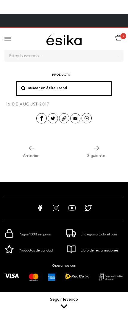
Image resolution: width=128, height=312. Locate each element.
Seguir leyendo (64, 299)
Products (61, 75)
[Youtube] (72, 211)
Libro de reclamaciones (99, 250)
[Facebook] (39, 211)
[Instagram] (56, 211)
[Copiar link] (64, 123)
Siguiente (97, 156)
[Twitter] (88, 211)
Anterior (31, 156)
